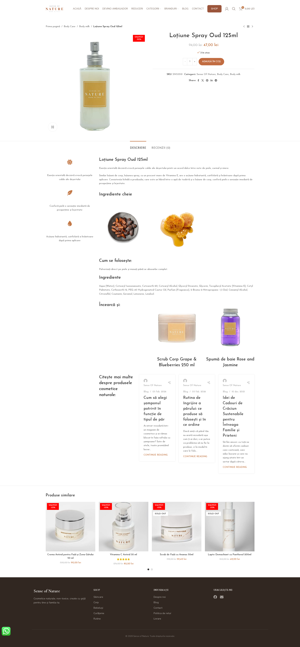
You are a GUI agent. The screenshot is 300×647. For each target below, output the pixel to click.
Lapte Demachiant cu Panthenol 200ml (229, 554)
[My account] (226, 8)
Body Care (69, 26)
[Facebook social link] (198, 80)
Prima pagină (53, 26)
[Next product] (252, 27)
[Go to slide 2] (152, 569)
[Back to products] (248, 27)
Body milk (84, 26)
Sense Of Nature (206, 74)
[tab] (138, 146)
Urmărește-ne (222, 590)
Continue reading (156, 455)
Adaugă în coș (211, 61)
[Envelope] (221, 597)
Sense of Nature (47, 591)
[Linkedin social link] (211, 80)
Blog (146, 392)
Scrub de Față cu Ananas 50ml (176, 554)
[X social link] (202, 80)
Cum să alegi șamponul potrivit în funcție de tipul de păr (155, 408)
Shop (97, 590)
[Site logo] (54, 8)
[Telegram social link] (216, 80)
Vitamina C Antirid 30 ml (123, 554)
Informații (161, 590)
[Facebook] (215, 597)
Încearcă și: (109, 305)
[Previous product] (244, 27)
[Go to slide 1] (148, 569)
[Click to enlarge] (52, 127)
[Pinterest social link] (207, 80)
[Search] (233, 8)
